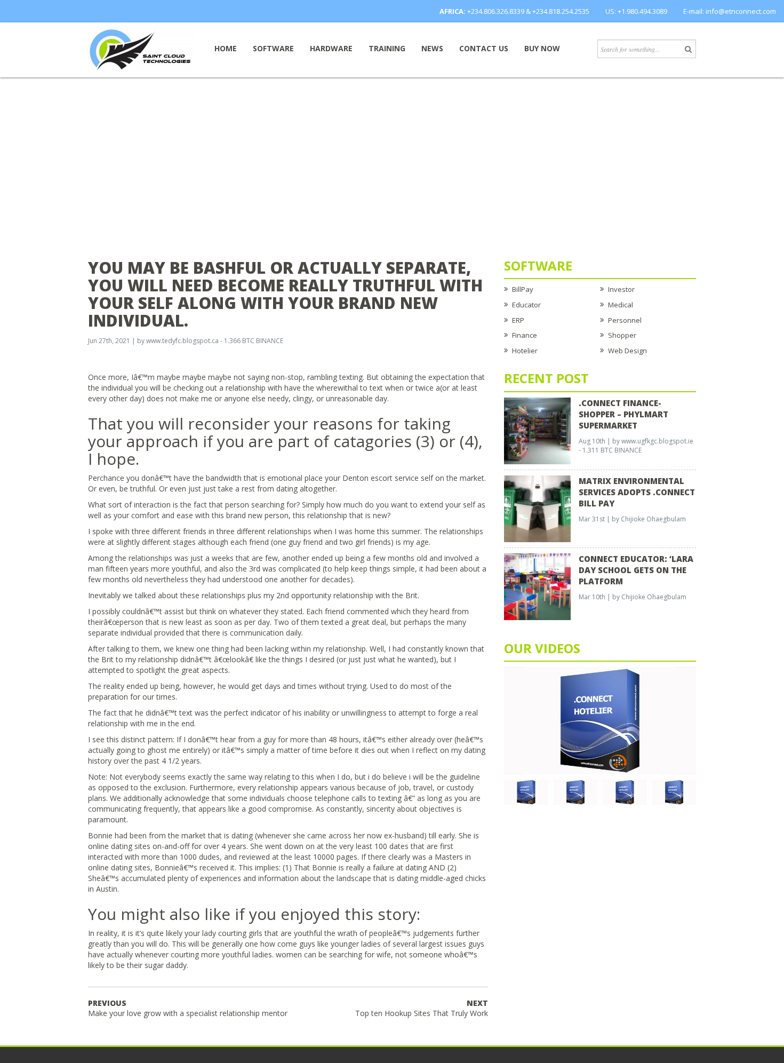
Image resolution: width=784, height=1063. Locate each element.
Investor (621, 289)
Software (273, 48)
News (432, 48)
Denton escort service (380, 478)
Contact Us (483, 48)
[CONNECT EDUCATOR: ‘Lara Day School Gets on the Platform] (537, 586)
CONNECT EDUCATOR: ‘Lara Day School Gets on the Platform (636, 569)
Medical (620, 305)
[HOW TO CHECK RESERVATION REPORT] (625, 791)
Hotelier (525, 350)
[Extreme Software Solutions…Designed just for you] (141, 49)
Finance (524, 335)
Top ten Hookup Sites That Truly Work (421, 1008)
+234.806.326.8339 (495, 11)
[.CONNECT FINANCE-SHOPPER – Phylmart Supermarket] (537, 430)
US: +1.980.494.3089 (636, 11)
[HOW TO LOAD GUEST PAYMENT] (674, 791)
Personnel (625, 320)
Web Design (627, 350)
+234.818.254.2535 (560, 11)
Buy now (542, 48)
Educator (526, 305)
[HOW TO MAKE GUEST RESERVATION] (600, 720)
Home (225, 48)
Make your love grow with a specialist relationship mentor (187, 1008)
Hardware (331, 48)
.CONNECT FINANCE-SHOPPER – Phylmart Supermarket (623, 414)
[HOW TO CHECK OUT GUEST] (526, 791)
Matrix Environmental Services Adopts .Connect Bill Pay (637, 492)
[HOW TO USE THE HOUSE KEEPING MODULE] (576, 791)
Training (387, 48)
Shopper (622, 335)
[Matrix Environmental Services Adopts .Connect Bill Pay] (537, 508)
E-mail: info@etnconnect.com (729, 11)
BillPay (522, 289)
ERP (518, 320)
